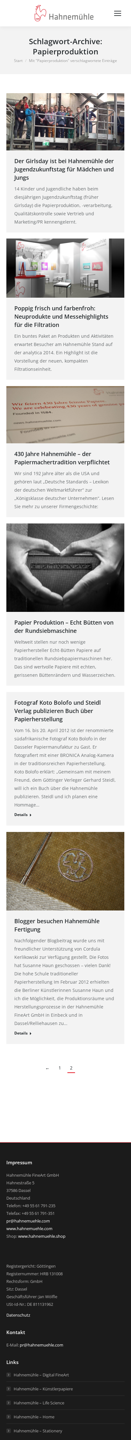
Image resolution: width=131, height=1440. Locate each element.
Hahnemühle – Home (34, 1417)
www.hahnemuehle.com (29, 1228)
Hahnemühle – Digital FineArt (41, 1375)
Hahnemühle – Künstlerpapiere (43, 1389)
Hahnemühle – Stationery (38, 1431)
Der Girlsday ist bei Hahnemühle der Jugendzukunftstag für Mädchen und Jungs (64, 169)
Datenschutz (18, 1315)
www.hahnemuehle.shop (42, 1236)
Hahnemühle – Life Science (39, 1403)
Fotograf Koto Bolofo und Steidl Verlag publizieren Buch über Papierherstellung (57, 711)
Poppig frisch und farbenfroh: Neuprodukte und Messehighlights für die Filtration (61, 316)
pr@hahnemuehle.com (28, 1221)
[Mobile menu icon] (117, 13)
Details (21, 814)
